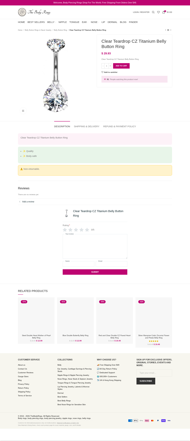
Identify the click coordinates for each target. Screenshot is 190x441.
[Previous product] (165, 30)
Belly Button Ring (60, 30)
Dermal (60, 393)
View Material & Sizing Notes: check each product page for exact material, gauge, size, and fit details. (49, 425)
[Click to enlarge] (23, 111)
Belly (59, 365)
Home (20, 30)
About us (21, 365)
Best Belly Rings (64, 401)
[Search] (153, 12)
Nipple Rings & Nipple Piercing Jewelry (73, 375)
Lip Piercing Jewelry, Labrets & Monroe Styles (73, 388)
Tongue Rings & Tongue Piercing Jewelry (74, 383)
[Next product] (170, 30)
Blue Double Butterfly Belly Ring (75, 335)
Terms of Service (25, 396)
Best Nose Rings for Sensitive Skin (72, 404)
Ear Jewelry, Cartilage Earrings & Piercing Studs (75, 370)
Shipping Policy (24, 392)
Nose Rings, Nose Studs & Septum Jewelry (75, 379)
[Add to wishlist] (50, 309)
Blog (20, 380)
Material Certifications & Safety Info (68, 423)
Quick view (50, 303)
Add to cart (121, 66)
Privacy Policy (23, 384)
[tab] (62, 125)
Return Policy (23, 388)
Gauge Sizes (23, 376)
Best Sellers (62, 397)
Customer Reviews (25, 373)
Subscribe (146, 381)
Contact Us (22, 369)
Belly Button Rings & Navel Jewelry (38, 30)
